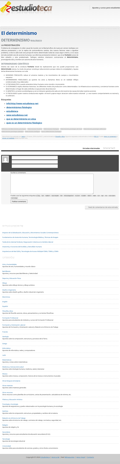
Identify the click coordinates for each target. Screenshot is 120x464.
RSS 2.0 (96, 136)
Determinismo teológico (32, 131)
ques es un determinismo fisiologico (24, 122)
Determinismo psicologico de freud (71, 129)
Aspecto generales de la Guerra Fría (14, 28)
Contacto (90, 457)
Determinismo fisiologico (51, 129)
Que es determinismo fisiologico (51, 131)
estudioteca (12, 111)
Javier (23, 136)
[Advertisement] (60, 20)
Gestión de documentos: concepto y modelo (103, 28)
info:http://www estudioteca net (22, 103)
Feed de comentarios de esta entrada (103, 207)
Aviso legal (80, 457)
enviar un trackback (8, 138)
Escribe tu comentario (18, 173)
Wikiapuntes (70, 457)
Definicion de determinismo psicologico (14, 129)
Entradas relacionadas (91, 148)
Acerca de (55, 457)
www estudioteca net (17, 115)
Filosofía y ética (60, 136)
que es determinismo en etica (21, 119)
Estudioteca (45, 457)
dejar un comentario (110, 136)
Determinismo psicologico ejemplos (13, 131)
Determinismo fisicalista (35, 129)
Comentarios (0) (109, 148)
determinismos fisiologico (19, 107)
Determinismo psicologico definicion (95, 129)
